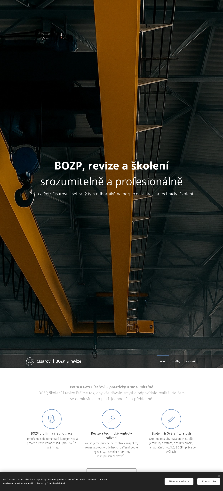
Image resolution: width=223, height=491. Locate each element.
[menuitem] (163, 361)
